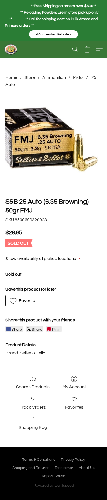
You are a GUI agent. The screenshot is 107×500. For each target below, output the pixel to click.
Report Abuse (53, 476)
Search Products (33, 387)
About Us (87, 468)
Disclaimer (64, 468)
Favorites (74, 407)
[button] (53, 34)
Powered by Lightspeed (53, 485)
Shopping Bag (33, 427)
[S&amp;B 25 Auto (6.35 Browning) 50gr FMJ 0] (53, 141)
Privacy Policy (73, 460)
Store (29, 77)
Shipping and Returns (30, 468)
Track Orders (33, 407)
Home (11, 77)
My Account (74, 387)
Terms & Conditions (38, 460)
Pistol (78, 77)
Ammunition (54, 77)
